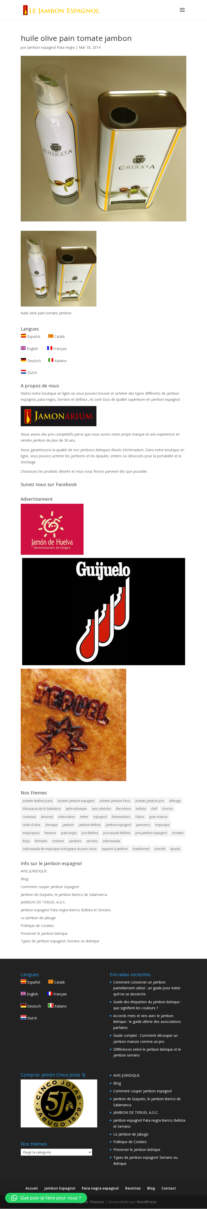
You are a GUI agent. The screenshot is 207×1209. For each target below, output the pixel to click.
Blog (24, 878)
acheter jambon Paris (114, 801)
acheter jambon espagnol (76, 801)
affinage (175, 801)
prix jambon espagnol (151, 833)
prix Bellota (90, 833)
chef (154, 809)
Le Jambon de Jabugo (38, 917)
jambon (68, 825)
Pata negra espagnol (100, 1188)
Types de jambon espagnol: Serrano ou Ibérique (60, 941)
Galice (139, 817)
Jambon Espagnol (59, 1188)
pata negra (69, 833)
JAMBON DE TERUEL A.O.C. (43, 902)
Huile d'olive (31, 825)
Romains (41, 841)
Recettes (133, 1188)
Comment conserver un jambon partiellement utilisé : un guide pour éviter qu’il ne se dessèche (146, 988)
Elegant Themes (89, 1201)
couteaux (29, 817)
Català (59, 336)
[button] (46, 1198)
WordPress (147, 1201)
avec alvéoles (101, 809)
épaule (175, 849)
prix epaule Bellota (116, 833)
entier (84, 817)
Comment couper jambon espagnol (50, 886)
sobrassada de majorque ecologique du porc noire (60, 849)
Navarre (50, 833)
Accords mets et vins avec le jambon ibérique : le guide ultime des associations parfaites (147, 1021)
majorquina (31, 833)
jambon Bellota (90, 825)
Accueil (31, 1188)
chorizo (167, 809)
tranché (159, 849)
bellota (141, 809)
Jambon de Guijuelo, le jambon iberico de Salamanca (64, 894)
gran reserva (158, 817)
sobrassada (111, 841)
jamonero (143, 825)
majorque (162, 825)
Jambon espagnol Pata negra (51, 47)
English (32, 348)
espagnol (100, 817)
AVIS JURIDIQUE (34, 871)
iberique (51, 825)
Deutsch (33, 360)
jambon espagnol (118, 825)
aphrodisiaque (76, 809)
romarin (58, 841)
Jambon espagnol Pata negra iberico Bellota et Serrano (66, 910)
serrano (92, 841)
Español (33, 336)
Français (59, 348)
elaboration (66, 817)
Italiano (60, 360)
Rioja (26, 841)
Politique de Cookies (37, 925)
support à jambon (115, 849)
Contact (169, 1188)
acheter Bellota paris (38, 801)
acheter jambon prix (149, 801)
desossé (47, 817)
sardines (75, 841)
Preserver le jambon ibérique (44, 933)
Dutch (31, 372)
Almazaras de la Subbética (42, 809)
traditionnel (141, 849)
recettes (178, 833)
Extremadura (121, 817)
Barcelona (123, 809)
